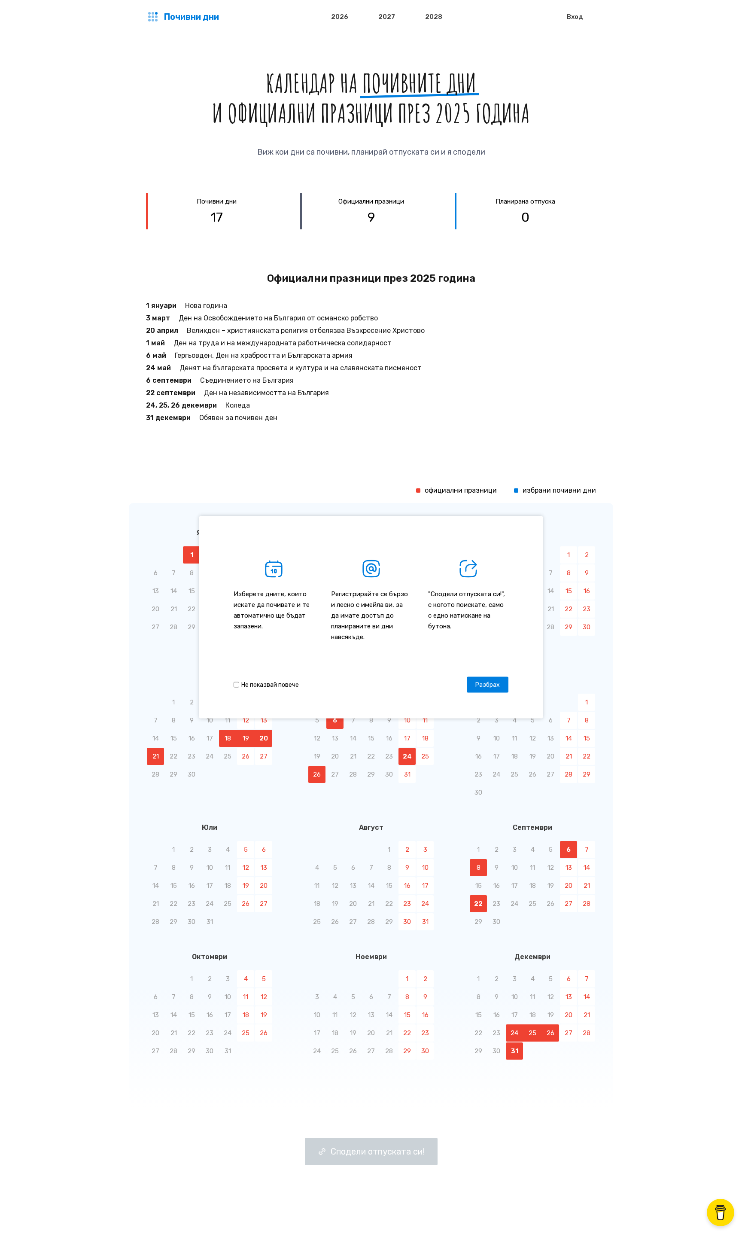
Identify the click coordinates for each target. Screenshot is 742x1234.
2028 (433, 17)
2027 (386, 17)
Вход (575, 17)
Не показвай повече (270, 684)
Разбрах (487, 684)
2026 (339, 17)
